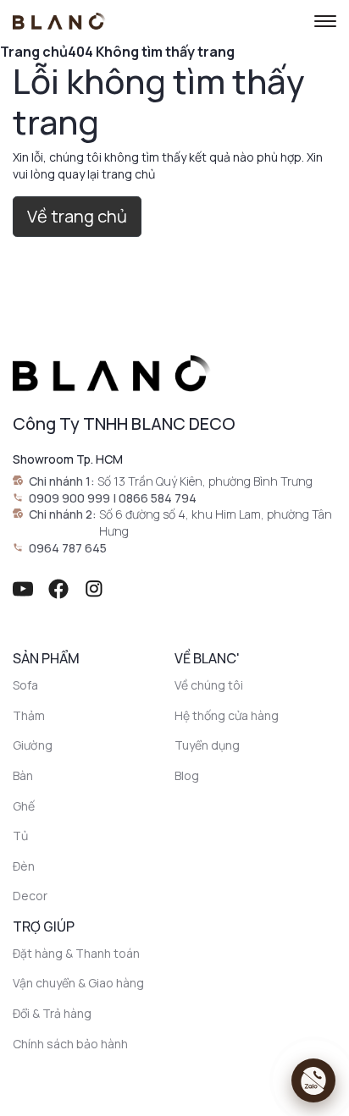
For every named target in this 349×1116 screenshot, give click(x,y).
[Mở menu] (325, 21)
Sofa (25, 685)
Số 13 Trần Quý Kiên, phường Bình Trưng (205, 481)
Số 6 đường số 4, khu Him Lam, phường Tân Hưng (215, 522)
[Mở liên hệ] (313, 1080)
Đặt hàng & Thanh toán (76, 953)
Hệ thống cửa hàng (226, 715)
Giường (33, 745)
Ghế (24, 806)
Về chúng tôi (208, 685)
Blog (186, 775)
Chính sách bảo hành (70, 1044)
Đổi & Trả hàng (52, 1013)
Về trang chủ (77, 216)
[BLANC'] (59, 21)
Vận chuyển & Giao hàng (78, 983)
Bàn (23, 775)
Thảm (29, 715)
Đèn (24, 866)
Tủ (20, 835)
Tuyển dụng (207, 745)
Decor (30, 896)
